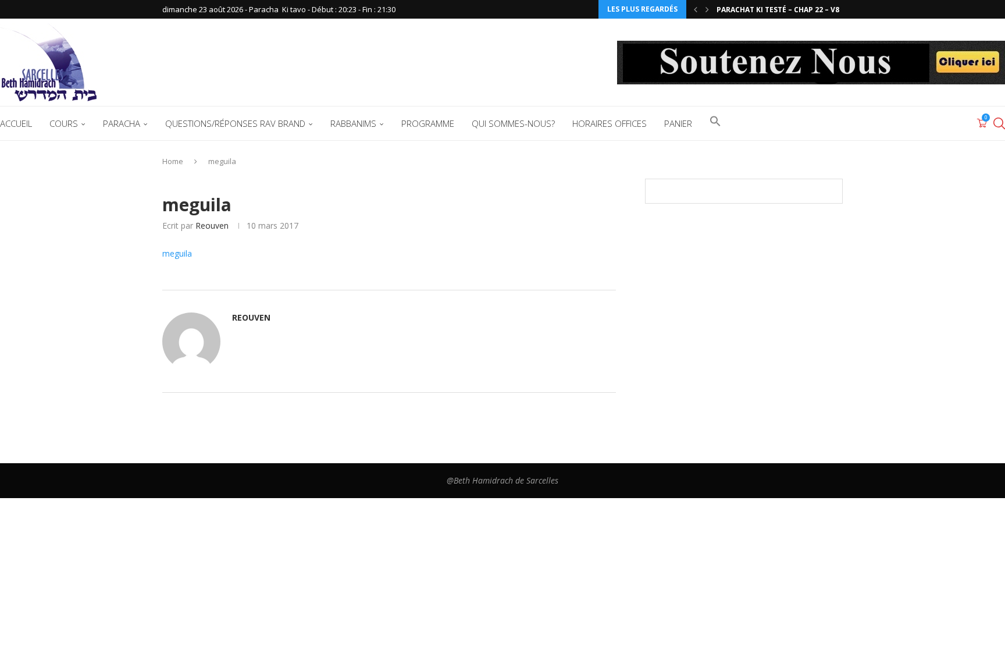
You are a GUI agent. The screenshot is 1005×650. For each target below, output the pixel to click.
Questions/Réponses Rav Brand (235, 123)
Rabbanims (353, 123)
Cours (63, 123)
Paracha (121, 123)
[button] (695, 9)
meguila (177, 253)
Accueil (16, 123)
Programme (427, 123)
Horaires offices (609, 123)
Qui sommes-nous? (513, 123)
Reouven (212, 225)
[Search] (999, 123)
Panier (678, 123)
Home (172, 161)
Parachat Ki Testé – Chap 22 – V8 (778, 10)
